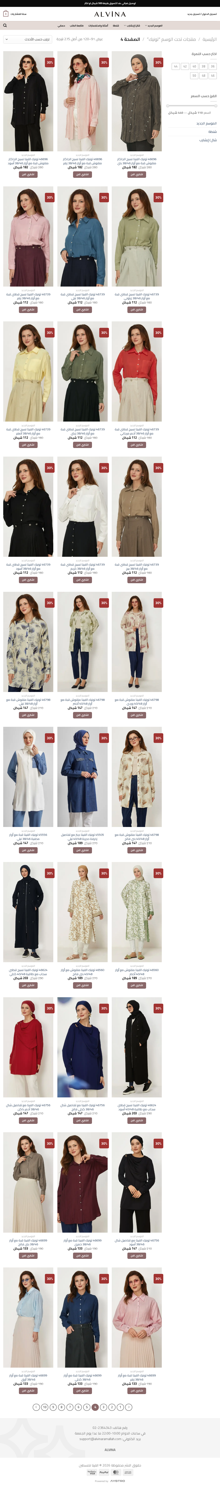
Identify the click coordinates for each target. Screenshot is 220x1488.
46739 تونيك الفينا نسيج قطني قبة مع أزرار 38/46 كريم (83, 567)
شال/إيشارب (133, 25)
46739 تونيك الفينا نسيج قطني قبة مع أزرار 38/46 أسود (28, 567)
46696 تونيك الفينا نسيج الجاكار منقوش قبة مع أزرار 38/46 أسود (28, 161)
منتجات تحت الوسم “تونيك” (171, 39)
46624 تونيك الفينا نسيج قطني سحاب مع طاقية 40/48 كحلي (28, 972)
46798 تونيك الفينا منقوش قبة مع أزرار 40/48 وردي (137, 702)
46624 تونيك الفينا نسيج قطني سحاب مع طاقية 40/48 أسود (137, 1107)
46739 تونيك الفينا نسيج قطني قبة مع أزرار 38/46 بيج (137, 567)
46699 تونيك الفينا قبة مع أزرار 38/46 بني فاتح (28, 1242)
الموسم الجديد (155, 25)
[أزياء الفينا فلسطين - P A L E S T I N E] (110, 14)
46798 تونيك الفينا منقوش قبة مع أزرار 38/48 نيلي (28, 702)
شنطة (116, 25)
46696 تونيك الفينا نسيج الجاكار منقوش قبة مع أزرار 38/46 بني (136, 161)
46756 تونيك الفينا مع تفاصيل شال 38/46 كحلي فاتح (82, 1107)
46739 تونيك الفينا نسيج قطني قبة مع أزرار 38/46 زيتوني (137, 296)
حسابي (61, 25)
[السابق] (128, 1407)
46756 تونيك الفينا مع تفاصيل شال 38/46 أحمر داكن (28, 1107)
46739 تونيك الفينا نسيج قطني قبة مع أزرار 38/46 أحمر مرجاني (137, 431)
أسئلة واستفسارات (98, 25)
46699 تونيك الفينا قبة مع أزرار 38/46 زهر (137, 1377)
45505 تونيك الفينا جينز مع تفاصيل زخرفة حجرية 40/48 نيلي (82, 837)
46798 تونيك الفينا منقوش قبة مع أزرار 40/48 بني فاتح (137, 837)
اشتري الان (137, 174)
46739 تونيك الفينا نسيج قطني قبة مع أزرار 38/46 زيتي (83, 431)
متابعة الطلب (77, 25)
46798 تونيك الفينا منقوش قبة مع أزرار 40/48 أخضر (83, 702)
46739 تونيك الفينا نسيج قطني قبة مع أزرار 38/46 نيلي (83, 296)
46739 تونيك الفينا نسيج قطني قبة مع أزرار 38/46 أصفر (28, 431)
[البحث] (5, 25)
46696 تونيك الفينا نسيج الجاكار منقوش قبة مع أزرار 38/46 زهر (82, 161)
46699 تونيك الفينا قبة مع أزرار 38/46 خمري (82, 1242)
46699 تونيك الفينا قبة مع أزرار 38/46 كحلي (82, 1377)
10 (44, 1407)
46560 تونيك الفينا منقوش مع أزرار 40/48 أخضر (137, 972)
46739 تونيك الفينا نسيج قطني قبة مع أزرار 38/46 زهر (28, 296)
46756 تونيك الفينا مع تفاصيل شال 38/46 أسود (137, 1242)
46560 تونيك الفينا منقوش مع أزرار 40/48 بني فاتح (82, 972)
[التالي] (36, 1407)
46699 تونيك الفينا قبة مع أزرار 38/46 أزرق (28, 1377)
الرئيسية (210, 39)
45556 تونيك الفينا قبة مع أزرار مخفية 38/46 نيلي (28, 837)
